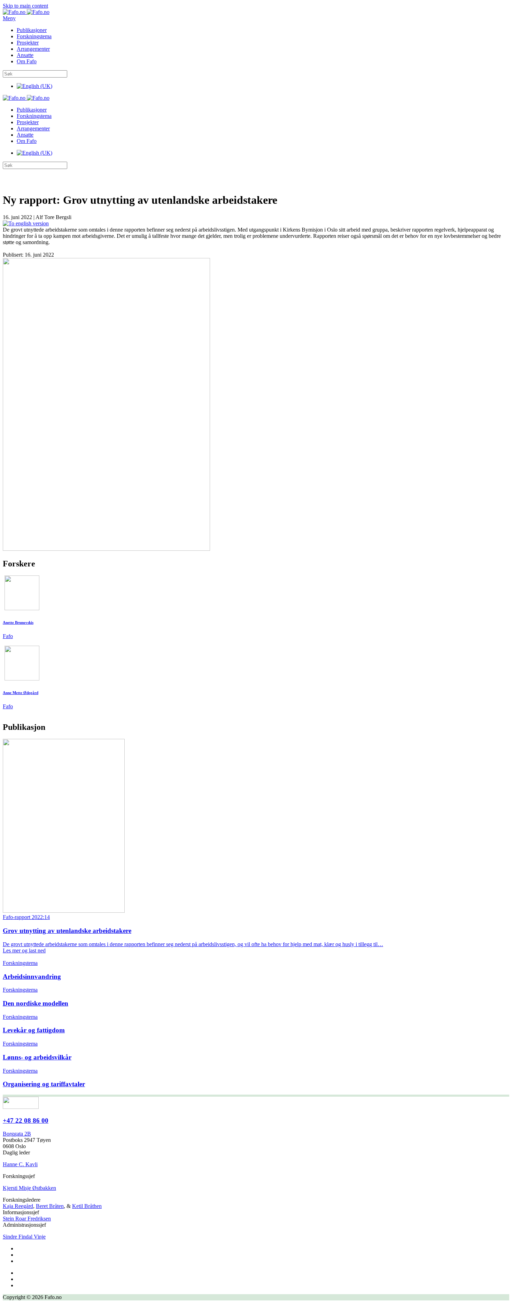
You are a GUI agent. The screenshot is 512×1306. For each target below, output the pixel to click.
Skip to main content (25, 6)
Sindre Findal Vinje (24, 1237)
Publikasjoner (32, 30)
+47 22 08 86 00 (25, 1120)
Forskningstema (34, 36)
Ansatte (25, 55)
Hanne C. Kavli (20, 1164)
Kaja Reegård (18, 1206)
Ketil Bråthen (87, 1206)
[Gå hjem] (26, 12)
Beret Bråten (50, 1206)
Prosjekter (28, 43)
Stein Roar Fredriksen (27, 1219)
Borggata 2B (17, 1134)
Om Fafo (27, 61)
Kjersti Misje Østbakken (29, 1188)
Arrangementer (33, 49)
